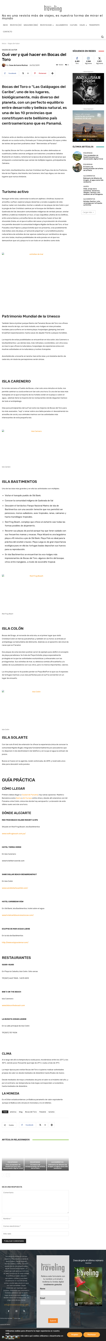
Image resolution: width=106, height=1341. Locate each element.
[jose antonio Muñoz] (4, 65)
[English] (4, 1337)
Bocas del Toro (31, 1112)
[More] (52, 73)
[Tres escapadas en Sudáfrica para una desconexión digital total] (13, 1157)
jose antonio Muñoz (18, 65)
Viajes (86, 186)
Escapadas (13, 1162)
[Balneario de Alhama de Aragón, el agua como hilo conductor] (58, 1157)
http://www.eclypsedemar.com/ (15, 942)
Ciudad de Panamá (30, 795)
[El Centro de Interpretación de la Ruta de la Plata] (35, 1157)
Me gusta (77, 58)
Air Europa (27, 798)
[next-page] (8, 1175)
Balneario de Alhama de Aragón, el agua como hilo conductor (58, 1166)
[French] (9, 1337)
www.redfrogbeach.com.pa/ (14, 834)
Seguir (88, 58)
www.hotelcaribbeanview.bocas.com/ (18, 915)
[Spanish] (17, 1337)
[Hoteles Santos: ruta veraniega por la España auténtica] (77, 202)
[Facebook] (9, 1311)
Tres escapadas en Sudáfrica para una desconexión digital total (13, 1166)
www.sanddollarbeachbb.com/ (15, 888)
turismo (52, 1112)
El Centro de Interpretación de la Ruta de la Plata (35, 1166)
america (13, 1112)
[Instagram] (16, 1311)
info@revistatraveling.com (16, 1305)
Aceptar (74, 1334)
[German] (13, 1337)
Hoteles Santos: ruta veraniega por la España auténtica (92, 203)
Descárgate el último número (88, 1260)
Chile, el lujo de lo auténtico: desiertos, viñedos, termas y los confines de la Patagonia (93, 191)
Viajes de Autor (14, 43)
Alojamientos (57, 1162)
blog (20, 1112)
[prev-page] (3, 1175)
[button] (102, 37)
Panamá (42, 1112)
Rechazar (92, 1334)
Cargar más (87, 212)
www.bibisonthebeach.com (13, 1005)
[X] (24, 1311)
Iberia (18, 798)
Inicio (4, 43)
